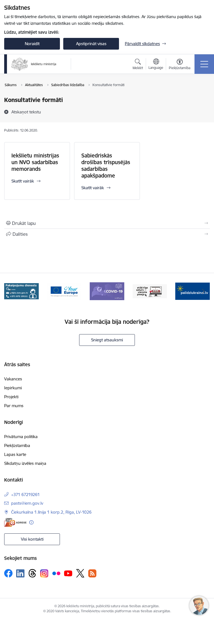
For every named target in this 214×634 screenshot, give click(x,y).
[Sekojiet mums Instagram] (44, 573)
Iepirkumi (13, 387)
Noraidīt (32, 43)
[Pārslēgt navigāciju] (204, 64)
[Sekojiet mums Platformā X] (80, 573)
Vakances (13, 379)
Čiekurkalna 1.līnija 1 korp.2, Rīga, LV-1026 (51, 512)
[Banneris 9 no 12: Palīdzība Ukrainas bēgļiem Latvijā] (150, 290)
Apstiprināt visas (91, 43)
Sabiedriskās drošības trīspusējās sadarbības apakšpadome (105, 165)
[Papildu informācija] (31, 522)
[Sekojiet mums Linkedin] (20, 573)
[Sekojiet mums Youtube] (68, 573)
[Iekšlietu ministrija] (34, 64)
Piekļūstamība (17, 445)
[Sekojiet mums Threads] (32, 573)
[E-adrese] (15, 522)
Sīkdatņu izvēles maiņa (25, 463)
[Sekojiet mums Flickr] (56, 573)
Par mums (13, 405)
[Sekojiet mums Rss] (92, 573)
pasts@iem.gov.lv (27, 503)
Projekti (11, 396)
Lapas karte (15, 454)
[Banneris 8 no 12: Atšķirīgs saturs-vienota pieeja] (107, 290)
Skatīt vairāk (22, 181)
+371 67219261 (25, 494)
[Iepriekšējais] (10, 291)
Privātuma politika (21, 436)
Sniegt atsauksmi (107, 339)
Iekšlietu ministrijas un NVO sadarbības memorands (35, 162)
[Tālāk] (203, 291)
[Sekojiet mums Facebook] (8, 573)
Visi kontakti (32, 539)
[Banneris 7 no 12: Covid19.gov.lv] (64, 290)
